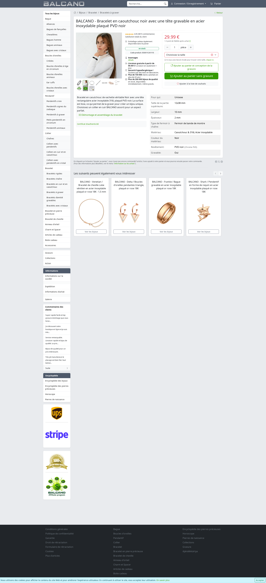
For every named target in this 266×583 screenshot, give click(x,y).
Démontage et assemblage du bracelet (101, 114)
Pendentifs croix (54, 101)
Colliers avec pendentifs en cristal (56, 161)
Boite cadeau (51, 240)
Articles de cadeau (53, 235)
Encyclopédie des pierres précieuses (56, 387)
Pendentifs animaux (56, 128)
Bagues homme (54, 39)
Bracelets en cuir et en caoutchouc (57, 185)
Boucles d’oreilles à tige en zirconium (57, 67)
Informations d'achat (54, 291)
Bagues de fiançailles (56, 29)
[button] (99, 55)
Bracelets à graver (55, 192)
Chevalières (52, 34)
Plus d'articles (52, 555)
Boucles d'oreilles (53, 55)
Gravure (49, 252)
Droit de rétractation (56, 542)
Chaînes (50, 138)
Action (48, 263)
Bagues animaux (54, 45)
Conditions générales (56, 529)
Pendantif (49, 96)
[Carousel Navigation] (218, 173)
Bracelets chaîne (54, 178)
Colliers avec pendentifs (52, 145)
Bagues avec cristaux (56, 50)
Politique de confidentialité (59, 533)
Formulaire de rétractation (59, 546)
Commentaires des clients (54, 308)
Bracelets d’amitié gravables (55, 199)
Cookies (49, 551)
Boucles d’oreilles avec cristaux (57, 89)
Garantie (50, 538)
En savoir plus (163, 580)
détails (131, 60)
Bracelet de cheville (54, 219)
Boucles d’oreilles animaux (54, 75)
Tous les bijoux (52, 13)
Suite (47, 368)
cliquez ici (210, 60)
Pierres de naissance (54, 399)
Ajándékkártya (190, 551)
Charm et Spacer (53, 229)
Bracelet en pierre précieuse (53, 212)
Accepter (260, 580)
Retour (219, 12)
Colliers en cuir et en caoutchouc (56, 153)
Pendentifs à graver (56, 114)
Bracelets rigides (54, 173)
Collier (48, 133)
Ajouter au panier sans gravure (193, 76)
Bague (48, 18)
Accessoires (50, 245)
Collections (50, 258)
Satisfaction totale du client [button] (136, 37)
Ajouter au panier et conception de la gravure (192, 67)
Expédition (50, 286)
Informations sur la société (54, 277)
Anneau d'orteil (52, 224)
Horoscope (50, 394)
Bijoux (82, 12)
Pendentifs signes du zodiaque (56, 108)
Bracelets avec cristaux (57, 205)
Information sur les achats (124, 163)
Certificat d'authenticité (88, 124)
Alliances (51, 24)
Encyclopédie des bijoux (56, 380)
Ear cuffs (51, 82)
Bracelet (49, 168)
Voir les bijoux (91, 231)
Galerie (48, 299)
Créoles (50, 61)
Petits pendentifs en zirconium (56, 121)
